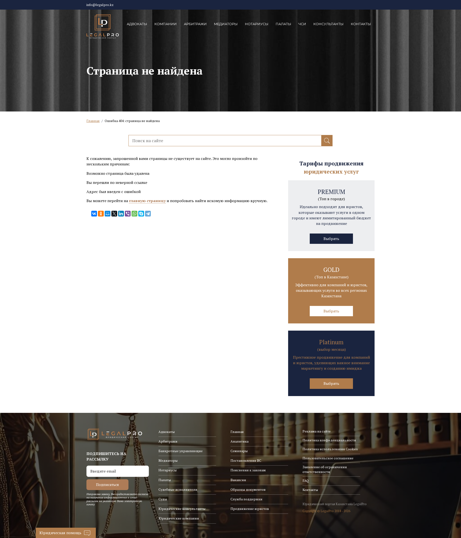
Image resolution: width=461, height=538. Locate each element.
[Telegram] (148, 213)
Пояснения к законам (248, 470)
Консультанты (328, 24)
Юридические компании (178, 518)
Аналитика (239, 441)
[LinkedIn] (121, 213)
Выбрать (331, 238)
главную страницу (147, 200)
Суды (162, 499)
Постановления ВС (245, 460)
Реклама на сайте (317, 431)
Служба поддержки (246, 499)
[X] (114, 213)
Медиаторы (226, 24)
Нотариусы (256, 24)
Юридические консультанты (182, 508)
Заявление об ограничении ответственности (325, 469)
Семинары (239, 451)
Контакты (361, 24)
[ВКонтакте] (94, 213)
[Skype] (141, 213)
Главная (93, 120)
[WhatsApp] (134, 213)
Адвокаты (137, 24)
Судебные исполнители (177, 489)
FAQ (306, 480)
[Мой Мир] (107, 213)
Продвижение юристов (249, 508)
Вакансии (238, 480)
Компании (165, 24)
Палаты (283, 24)
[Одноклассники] (101, 213)
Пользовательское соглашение (328, 458)
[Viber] (128, 213)
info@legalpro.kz (100, 4)
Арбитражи (195, 24)
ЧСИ (302, 24)
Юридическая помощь (60, 532)
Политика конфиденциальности (329, 440)
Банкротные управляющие (180, 451)
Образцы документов (248, 489)
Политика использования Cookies (330, 449)
